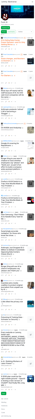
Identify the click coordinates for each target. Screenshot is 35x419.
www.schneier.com (6, 321)
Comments (11, 32)
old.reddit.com (5, 349)
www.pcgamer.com (6, 171)
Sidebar (4, 28)
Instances (4, 406)
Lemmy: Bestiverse (9, 2)
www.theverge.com (6, 272)
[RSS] (3, 34)
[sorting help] (1, 34)
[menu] (32, 1)
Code (3, 412)
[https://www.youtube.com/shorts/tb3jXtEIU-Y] (30, 250)
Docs (3, 409)
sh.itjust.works (5, 147)
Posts (4, 32)
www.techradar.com (6, 387)
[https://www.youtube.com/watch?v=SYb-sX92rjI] (30, 363)
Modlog (3, 402)
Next (3, 393)
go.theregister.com (6, 305)
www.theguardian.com (7, 291)
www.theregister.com (7, 115)
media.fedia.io (5, 204)
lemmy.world (4, 62)
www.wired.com (5, 46)
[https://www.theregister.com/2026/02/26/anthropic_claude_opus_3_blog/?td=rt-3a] (30, 111)
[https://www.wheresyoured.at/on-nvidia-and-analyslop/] (30, 130)
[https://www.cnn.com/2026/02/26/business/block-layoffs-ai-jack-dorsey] (30, 93)
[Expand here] (30, 61)
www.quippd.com (6, 187)
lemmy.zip (4, 237)
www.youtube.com (6, 256)
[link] (6, 49)
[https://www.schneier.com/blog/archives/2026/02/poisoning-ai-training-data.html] (30, 319)
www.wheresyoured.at (7, 129)
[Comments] (30, 77)
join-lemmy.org (6, 416)
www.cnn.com (5, 99)
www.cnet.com (5, 221)
